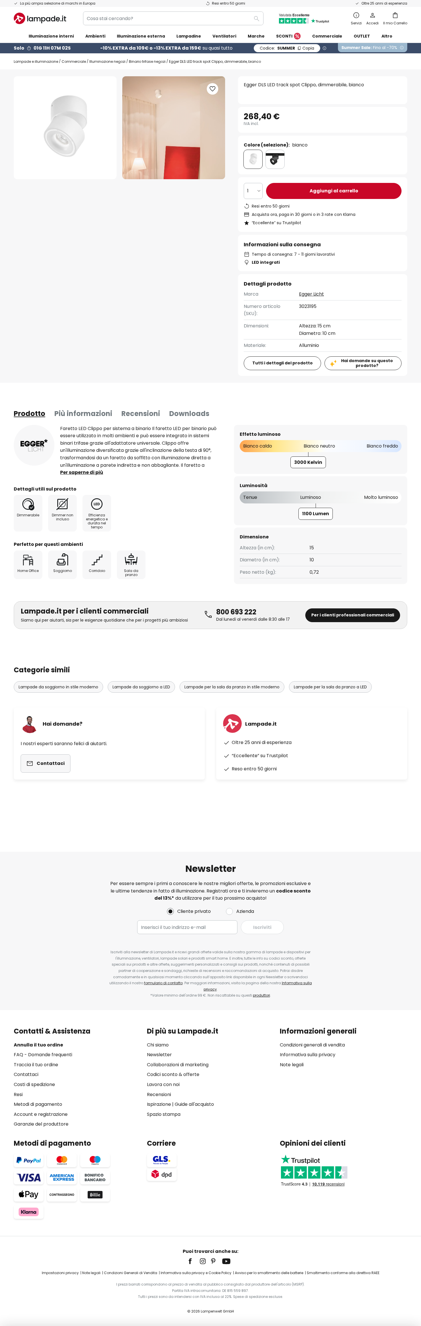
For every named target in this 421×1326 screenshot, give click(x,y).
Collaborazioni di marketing (177, 1064)
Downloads (189, 413)
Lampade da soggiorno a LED (141, 687)
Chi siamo (158, 1045)
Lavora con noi (163, 1084)
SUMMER (287, 48)
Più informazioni (83, 413)
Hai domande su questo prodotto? (367, 363)
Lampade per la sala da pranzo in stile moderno (232, 687)
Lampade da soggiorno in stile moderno (58, 687)
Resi (18, 1094)
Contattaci (26, 1074)
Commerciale (74, 61)
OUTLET (362, 36)
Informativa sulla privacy (307, 1054)
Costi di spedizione (34, 1084)
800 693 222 (236, 612)
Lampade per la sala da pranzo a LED (330, 687)
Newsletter (159, 1054)
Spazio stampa (163, 1114)
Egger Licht (311, 294)
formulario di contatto (163, 983)
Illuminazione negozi (107, 61)
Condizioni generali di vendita (312, 1045)
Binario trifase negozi (147, 61)
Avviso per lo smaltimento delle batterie (269, 1272)
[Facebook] (194, 1261)
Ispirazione (159, 1104)
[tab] (29, 413)
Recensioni (140, 413)
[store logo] (40, 18)
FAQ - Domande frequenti (43, 1054)
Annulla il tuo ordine (38, 1045)
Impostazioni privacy (60, 1272)
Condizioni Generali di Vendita (130, 1272)
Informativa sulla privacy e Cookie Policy (196, 1272)
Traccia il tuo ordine (36, 1064)
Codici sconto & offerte (173, 1074)
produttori (261, 995)
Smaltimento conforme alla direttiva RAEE (343, 1272)
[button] (212, 89)
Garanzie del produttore (41, 1124)
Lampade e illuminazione (36, 61)
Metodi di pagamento (38, 1104)
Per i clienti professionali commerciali (352, 615)
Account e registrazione (41, 1114)
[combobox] (173, 18)
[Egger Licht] (34, 445)
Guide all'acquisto (194, 1104)
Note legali (292, 1064)
